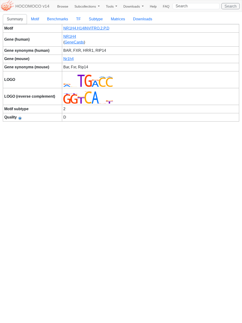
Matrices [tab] (118, 19)
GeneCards (74, 42)
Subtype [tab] (96, 19)
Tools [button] (110, 6)
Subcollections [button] (85, 6)
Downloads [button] (132, 6)
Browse (62, 6)
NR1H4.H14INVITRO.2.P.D (86, 28)
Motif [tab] (35, 19)
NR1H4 (69, 37)
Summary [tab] (15, 19)
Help (153, 6)
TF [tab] (78, 19)
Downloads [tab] (142, 19)
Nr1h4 (68, 59)
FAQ (166, 6)
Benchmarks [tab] (57, 19)
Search (231, 6)
